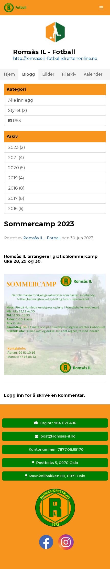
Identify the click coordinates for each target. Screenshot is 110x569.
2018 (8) (16, 188)
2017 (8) (16, 198)
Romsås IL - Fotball (42, 237)
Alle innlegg (20, 100)
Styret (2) (17, 110)
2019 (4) (16, 178)
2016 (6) (16, 208)
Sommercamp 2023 (39, 224)
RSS (16, 120)
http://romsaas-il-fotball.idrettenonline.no (55, 58)
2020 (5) (16, 167)
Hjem (9, 74)
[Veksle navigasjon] (101, 7)
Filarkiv (69, 74)
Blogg (28, 74)
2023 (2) (16, 147)
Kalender (93, 74)
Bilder (48, 74)
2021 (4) (16, 157)
